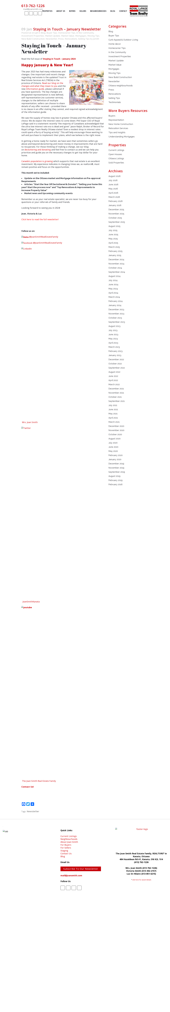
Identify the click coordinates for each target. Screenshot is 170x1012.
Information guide (35, 88)
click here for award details (141, 880)
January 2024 (114, 305)
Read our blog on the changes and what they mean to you (42, 84)
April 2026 (113, 193)
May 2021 (112, 413)
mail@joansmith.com (33, 9)
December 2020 (116, 426)
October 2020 (115, 434)
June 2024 (113, 284)
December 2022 (116, 359)
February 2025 (115, 251)
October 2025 (115, 218)
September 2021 (116, 401)
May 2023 (113, 338)
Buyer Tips (51, 33)
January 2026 (114, 205)
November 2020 (116, 430)
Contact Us (66, 853)
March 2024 (114, 297)
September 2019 (116, 472)
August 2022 (114, 372)
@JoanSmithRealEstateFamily (43, 236)
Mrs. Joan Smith (30, 422)
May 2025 (113, 238)
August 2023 (114, 326)
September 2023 (116, 322)
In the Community (85, 33)
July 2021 (112, 405)
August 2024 (114, 276)
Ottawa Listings (116, 158)
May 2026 (113, 188)
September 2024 (116, 272)
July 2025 (112, 230)
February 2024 (115, 301)
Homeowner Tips (66, 33)
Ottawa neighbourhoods (120, 85)
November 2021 (116, 393)
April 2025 (113, 243)
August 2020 (114, 438)
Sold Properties (116, 162)
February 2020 (115, 455)
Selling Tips (84, 39)
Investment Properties (32, 36)
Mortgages (80, 36)
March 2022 (114, 384)
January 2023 (114, 355)
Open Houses (115, 154)
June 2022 (113, 376)
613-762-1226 (33, 5)
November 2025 (116, 213)
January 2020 (114, 459)
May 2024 (113, 288)
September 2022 (116, 368)
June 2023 (113, 334)
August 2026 (114, 176)
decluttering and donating (38, 149)
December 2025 (116, 209)
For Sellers (65, 847)
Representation (116, 120)
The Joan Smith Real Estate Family (39, 781)
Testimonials (114, 102)
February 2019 (115, 480)
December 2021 (116, 388)
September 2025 (116, 222)
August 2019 (114, 476)
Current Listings (116, 150)
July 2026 (112, 180)
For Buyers (65, 844)
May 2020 (113, 451)
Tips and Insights (116, 132)
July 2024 (112, 280)
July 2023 (112, 330)
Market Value (67, 36)
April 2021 (113, 418)
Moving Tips (93, 36)
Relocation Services (118, 128)
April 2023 (113, 343)
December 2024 (116, 259)
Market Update (52, 36)
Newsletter (51, 39)
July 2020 (112, 443)
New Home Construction (120, 124)
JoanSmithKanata (31, 601)
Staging (64, 850)
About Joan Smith (69, 842)
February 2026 (115, 201)
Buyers (111, 116)
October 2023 (115, 318)
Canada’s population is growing (37, 161)
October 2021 (115, 397)
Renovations (71, 39)
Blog (43, 33)
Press (61, 39)
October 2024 (115, 268)
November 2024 (116, 263)
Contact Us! (27, 786)
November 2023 (116, 313)
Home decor (114, 44)
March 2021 (114, 422)
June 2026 (113, 184)
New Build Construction (33, 39)
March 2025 (114, 247)
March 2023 (114, 347)
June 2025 (113, 234)
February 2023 (115, 351)
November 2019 (116, 468)
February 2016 (115, 484)
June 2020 (113, 447)
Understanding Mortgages (121, 136)
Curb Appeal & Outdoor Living (123, 40)
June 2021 (113, 409)
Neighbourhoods (68, 839)
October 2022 (115, 363)
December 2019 (116, 463)
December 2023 (116, 309)
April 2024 (113, 293)
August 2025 (114, 226)
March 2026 (114, 197)
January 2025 (114, 255)
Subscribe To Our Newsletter (80, 868)
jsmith (96, 39)
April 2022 (113, 380)
